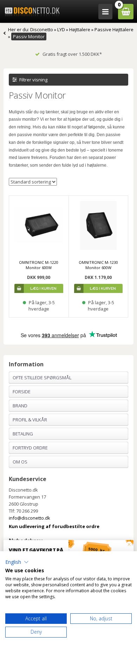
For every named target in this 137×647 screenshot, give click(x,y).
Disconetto (41, 29)
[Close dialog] (129, 544)
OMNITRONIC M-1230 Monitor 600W (98, 265)
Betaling (23, 434)
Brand (20, 405)
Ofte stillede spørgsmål (42, 377)
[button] (17, 562)
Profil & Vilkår (30, 419)
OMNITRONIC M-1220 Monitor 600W (38, 265)
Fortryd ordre (30, 448)
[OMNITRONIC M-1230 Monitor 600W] (98, 225)
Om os (20, 462)
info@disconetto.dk (29, 518)
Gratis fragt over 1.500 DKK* (72, 54)
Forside (22, 391)
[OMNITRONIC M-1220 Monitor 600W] (38, 225)
